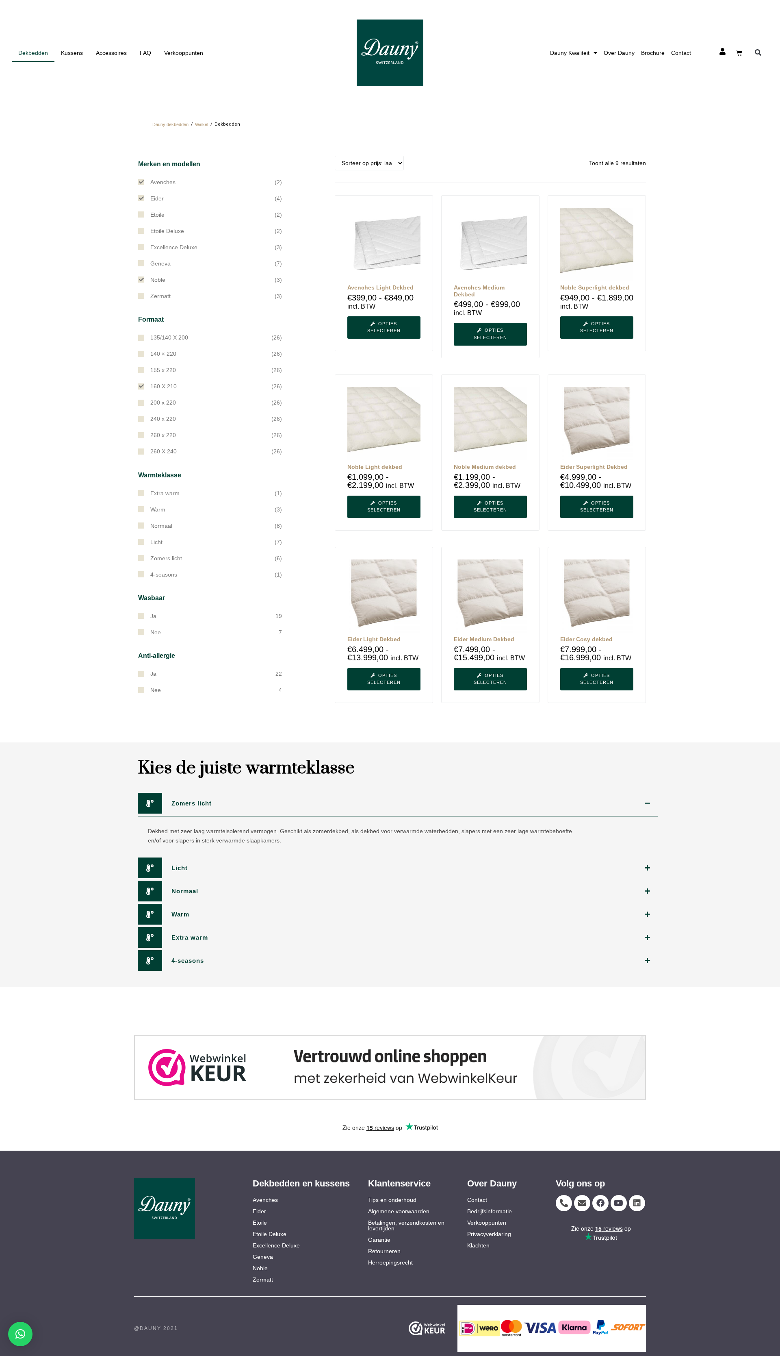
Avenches (265, 1200)
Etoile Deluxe (269, 1234)
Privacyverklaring (489, 1234)
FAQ (145, 53)
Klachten (478, 1245)
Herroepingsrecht (390, 1262)
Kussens (72, 53)
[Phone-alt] (564, 1203)
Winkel (201, 124)
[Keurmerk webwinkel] (390, 1068)
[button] (758, 53)
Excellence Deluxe (276, 1245)
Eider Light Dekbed (374, 639)
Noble (260, 1268)
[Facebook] (600, 1203)
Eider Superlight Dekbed (594, 467)
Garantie (379, 1239)
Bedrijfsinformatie (489, 1211)
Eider (259, 1211)
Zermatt (263, 1279)
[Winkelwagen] (739, 53)
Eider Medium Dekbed (484, 639)
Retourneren (384, 1251)
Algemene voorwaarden (398, 1211)
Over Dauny (619, 53)
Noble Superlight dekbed (594, 287)
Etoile (260, 1222)
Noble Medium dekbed (485, 467)
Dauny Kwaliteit (569, 53)
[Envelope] (582, 1203)
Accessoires (111, 53)
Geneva (263, 1257)
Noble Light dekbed (374, 467)
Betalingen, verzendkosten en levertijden (406, 1225)
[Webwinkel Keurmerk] (439, 1328)
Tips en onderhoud (392, 1200)
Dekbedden (33, 53)
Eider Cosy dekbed (586, 639)
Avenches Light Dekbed (380, 287)
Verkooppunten (183, 53)
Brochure (653, 53)
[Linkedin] (637, 1203)
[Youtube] (619, 1203)
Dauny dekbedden (170, 124)
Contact (681, 53)
